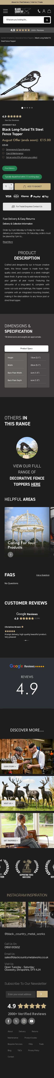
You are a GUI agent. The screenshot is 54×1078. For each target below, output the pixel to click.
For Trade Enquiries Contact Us (29, 207)
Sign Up (42, 994)
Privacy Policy (33, 1050)
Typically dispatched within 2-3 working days (22, 177)
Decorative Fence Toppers (25, 38)
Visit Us (34, 2)
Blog (9, 1050)
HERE (35, 484)
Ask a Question (42, 575)
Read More (8, 242)
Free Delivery (10, 168)
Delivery (22, 1032)
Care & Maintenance (14, 153)
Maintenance (13, 1038)
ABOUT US (9, 759)
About (10, 1032)
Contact (11, 1057)
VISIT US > (8, 803)
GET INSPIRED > (11, 840)
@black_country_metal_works (25, 934)
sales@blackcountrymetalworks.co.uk (26, 957)
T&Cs (20, 1050)
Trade (40, 2)
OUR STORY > (10, 766)
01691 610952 (12, 947)
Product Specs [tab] (26, 348)
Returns (35, 1032)
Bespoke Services (15, 1044)
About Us (15, 2)
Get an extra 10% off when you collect (21, 157)
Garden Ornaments (8, 38)
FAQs (31, 1044)
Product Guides (31, 1038)
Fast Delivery (25, 2)
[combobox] (27, 19)
